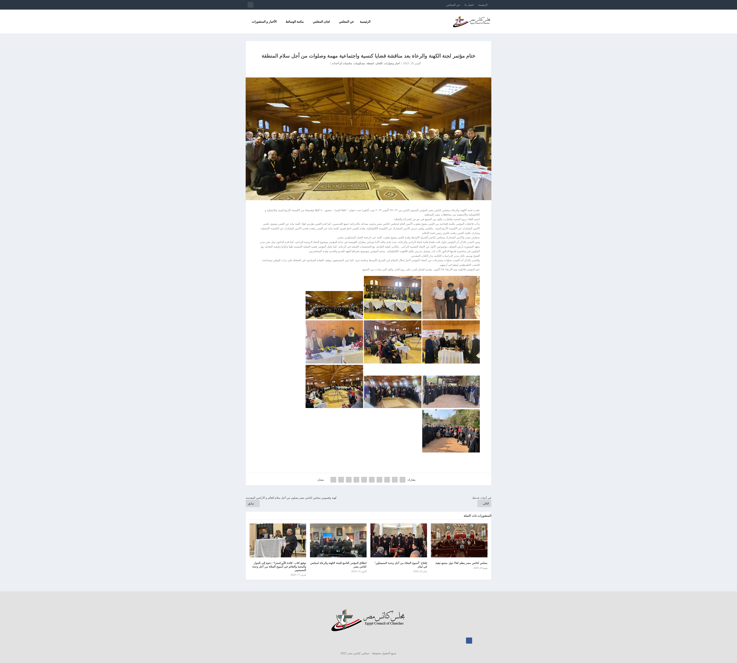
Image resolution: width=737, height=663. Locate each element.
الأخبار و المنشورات (264, 22)
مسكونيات (359, 63)
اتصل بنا (469, 5)
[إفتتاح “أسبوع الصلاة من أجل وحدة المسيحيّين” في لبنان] (398, 540)
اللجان (379, 63)
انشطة (370, 63)
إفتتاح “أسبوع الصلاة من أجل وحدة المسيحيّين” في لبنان (400, 564)
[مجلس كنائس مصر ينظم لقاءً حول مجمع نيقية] (459, 540)
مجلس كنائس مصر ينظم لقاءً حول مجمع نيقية (461, 563)
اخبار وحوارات (392, 63)
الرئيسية (482, 5)
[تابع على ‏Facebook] (469, 641)
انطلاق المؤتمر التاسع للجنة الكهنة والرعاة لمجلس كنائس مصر (338, 564)
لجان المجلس (321, 22)
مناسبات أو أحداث (342, 63)
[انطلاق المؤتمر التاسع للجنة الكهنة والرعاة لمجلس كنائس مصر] (338, 540)
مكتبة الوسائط (295, 22)
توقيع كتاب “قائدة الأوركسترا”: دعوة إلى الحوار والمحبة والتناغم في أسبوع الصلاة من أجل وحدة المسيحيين (279, 566)
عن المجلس (453, 5)
